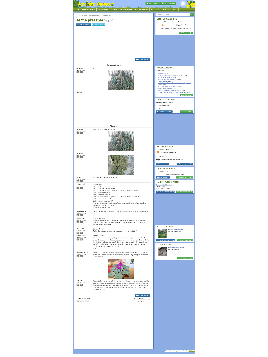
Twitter (99, 24)
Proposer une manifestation (166, 192)
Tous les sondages (187, 111)
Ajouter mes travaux (163, 177)
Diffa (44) (79, 281)
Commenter (165, 111)
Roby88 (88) (179, 159)
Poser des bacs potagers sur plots (167, 79)
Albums (141, 10)
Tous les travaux (185, 177)
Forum (126, 10)
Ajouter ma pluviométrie (186, 164)
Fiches (88, 10)
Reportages (107, 10)
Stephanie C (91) (82, 211)
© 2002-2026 (185, 351)
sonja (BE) (80, 68)
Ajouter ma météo (163, 164)
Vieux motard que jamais (165, 88)
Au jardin (155, 10)
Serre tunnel (161, 73)
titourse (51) (80, 229)
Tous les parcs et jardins (185, 240)
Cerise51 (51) (81, 184)
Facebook (84, 24)
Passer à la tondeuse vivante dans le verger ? (171, 75)
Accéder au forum (187, 95)
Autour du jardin (169, 10)
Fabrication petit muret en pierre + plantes (169, 90)
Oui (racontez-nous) (163, 105)
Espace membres (153, 3)
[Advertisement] (114, 42)
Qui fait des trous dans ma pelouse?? (168, 86)
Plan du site (169, 351)
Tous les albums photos (186, 258)
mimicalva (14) (171, 152)
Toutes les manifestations (185, 192)
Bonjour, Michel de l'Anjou (165, 77)
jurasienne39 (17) (82, 252)
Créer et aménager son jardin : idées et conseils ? (172, 92)
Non (159, 108)
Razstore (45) (175, 249)
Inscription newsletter (169, 3)
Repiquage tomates (163, 81)
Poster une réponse (143, 60)
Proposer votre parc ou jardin (166, 240)
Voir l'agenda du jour (186, 33)
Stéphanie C (192, 351)
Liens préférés (177, 351)
